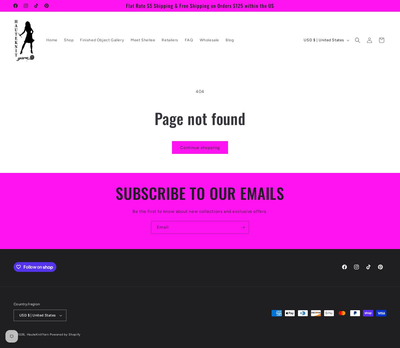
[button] (358, 40)
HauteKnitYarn (38, 334)
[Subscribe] (243, 227)
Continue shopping (200, 147)
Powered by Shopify (65, 334)
